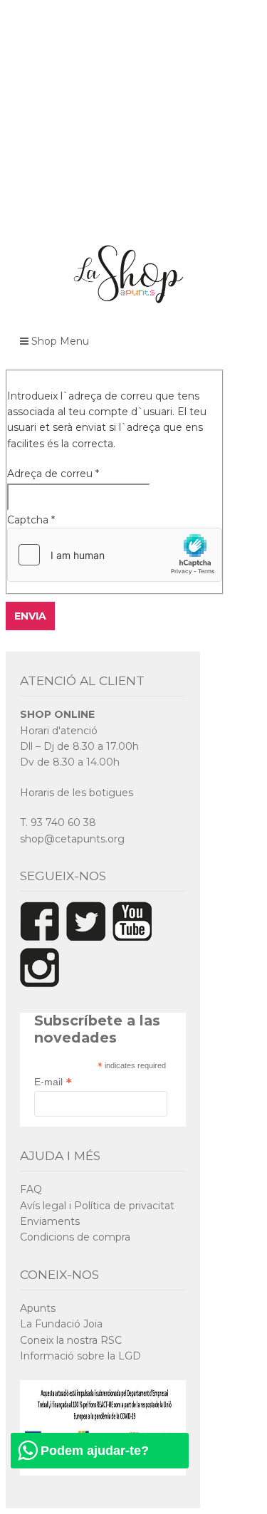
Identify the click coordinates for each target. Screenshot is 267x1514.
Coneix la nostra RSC (71, 1340)
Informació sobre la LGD (80, 1355)
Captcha (31, 519)
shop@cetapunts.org (72, 838)
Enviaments (50, 1221)
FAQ (31, 1189)
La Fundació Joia (61, 1323)
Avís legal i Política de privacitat (97, 1205)
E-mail (53, 1082)
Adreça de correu (53, 473)
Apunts (38, 1308)
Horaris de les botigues (76, 792)
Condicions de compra (75, 1237)
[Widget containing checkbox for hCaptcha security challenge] (114, 555)
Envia (30, 616)
